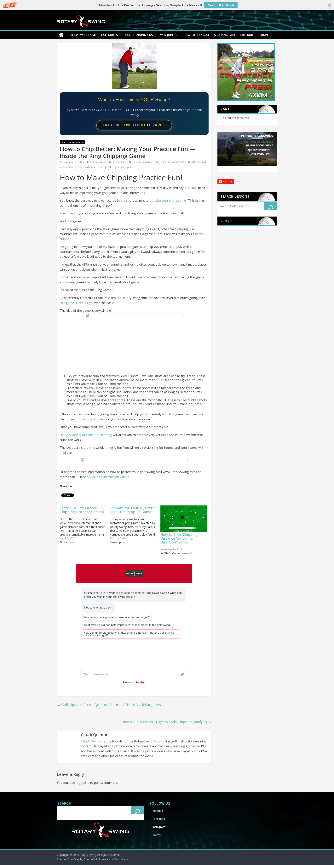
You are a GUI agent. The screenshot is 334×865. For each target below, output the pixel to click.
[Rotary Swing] (61, 35)
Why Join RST (169, 35)
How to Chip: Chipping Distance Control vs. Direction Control (179, 538)
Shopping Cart (225, 35)
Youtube (158, 811)
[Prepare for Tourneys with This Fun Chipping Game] (135, 524)
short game (126, 167)
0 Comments (119, 162)
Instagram (159, 827)
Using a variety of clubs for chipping (86, 435)
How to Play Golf (197, 35)
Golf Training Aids (139, 35)
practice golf (112, 167)
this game (67, 303)
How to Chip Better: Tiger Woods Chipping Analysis (166, 721)
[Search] (270, 206)
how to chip (74, 167)
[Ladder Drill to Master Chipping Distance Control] (85, 524)
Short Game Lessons (72, 142)
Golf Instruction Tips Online (185, 162)
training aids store (94, 419)
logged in (82, 782)
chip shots (138, 162)
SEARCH (64, 803)
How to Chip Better (93, 167)
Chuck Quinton (98, 162)
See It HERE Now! (221, 5)
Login (264, 35)
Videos (227, 221)
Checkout (247, 35)
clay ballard (162, 162)
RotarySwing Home (82, 35)
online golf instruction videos (108, 477)
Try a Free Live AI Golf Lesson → (134, 125)
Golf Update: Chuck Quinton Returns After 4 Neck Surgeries (109, 704)
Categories (109, 35)
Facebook (159, 819)
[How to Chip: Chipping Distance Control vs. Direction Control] (183, 518)
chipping (150, 162)
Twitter (157, 835)
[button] (167, 5)
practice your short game (167, 200)
